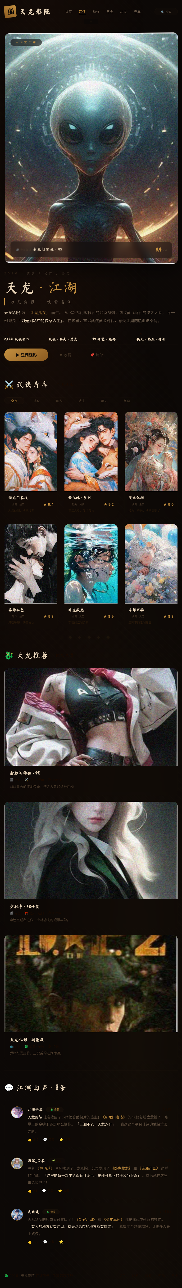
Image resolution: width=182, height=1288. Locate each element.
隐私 (135, 1276)
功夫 (123, 11)
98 (32, 1191)
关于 (122, 1276)
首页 (68, 11)
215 (33, 1139)
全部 (14, 401)
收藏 (65, 1139)
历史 (110, 11)
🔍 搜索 (166, 12)
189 (33, 1242)
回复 (49, 1139)
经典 (137, 11)
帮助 (161, 1276)
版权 (148, 1276)
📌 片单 (96, 355)
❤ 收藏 (65, 355)
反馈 (174, 1276)
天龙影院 (29, 11)
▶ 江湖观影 (26, 355)
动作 (96, 11)
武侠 (82, 11)
